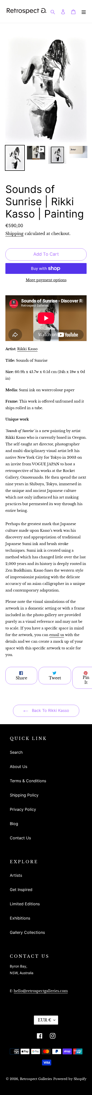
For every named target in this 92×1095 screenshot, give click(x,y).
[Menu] (84, 11)
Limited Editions (25, 903)
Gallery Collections (27, 932)
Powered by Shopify (69, 1079)
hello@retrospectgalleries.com (41, 991)
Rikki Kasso (27, 349)
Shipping (14, 233)
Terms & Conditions (28, 780)
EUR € (44, 1019)
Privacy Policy (23, 809)
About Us (18, 766)
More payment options (46, 280)
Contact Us (20, 837)
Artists (16, 875)
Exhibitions (20, 918)
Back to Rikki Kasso (50, 710)
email (56, 635)
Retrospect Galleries (36, 1079)
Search (16, 752)
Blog (14, 823)
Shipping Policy (24, 795)
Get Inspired (21, 889)
